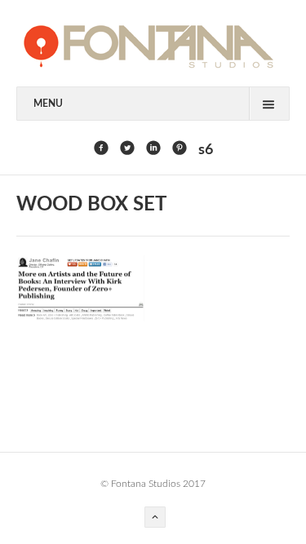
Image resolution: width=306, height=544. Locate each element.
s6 (205, 150)
